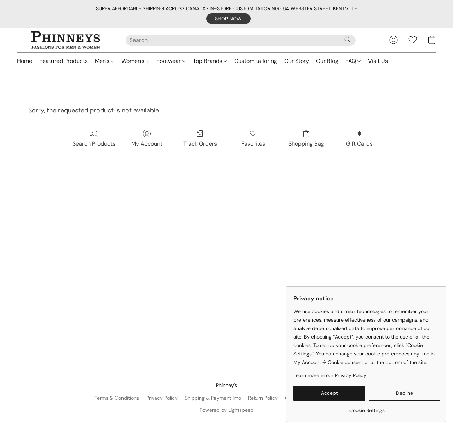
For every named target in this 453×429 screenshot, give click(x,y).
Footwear (169, 61)
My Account (146, 143)
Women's (133, 61)
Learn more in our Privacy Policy (329, 375)
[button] (228, 18)
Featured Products (63, 61)
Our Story (296, 61)
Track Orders (200, 143)
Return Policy (263, 398)
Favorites (253, 143)
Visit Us (378, 61)
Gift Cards (359, 143)
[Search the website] (347, 40)
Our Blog (327, 61)
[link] (366, 408)
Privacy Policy (162, 398)
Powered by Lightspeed (227, 410)
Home (24, 61)
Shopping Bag (306, 143)
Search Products (94, 143)
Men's (103, 61)
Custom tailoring (255, 61)
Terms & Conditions (116, 398)
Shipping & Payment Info (213, 398)
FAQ (351, 61)
